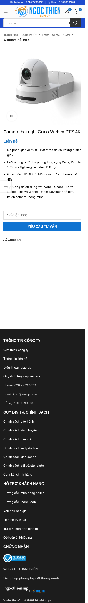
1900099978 (67, 2)
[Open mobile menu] (5, 11)
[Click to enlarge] (12, 116)
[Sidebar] (5, 186)
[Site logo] (37, 11)
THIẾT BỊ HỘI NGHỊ (56, 34)
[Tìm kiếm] (75, 22)
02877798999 (34, 2)
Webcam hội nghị (16, 39)
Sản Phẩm (29, 34)
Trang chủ (10, 34)
